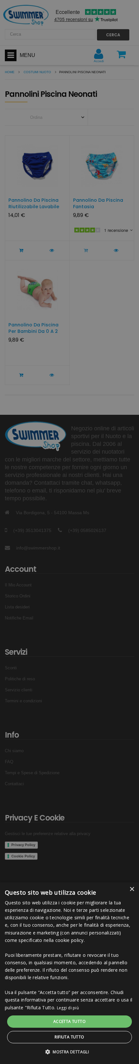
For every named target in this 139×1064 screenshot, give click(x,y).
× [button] (131, 889)
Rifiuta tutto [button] (69, 1037)
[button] (69, 1052)
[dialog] (69, 973)
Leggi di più (68, 1008)
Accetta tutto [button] (69, 1021)
